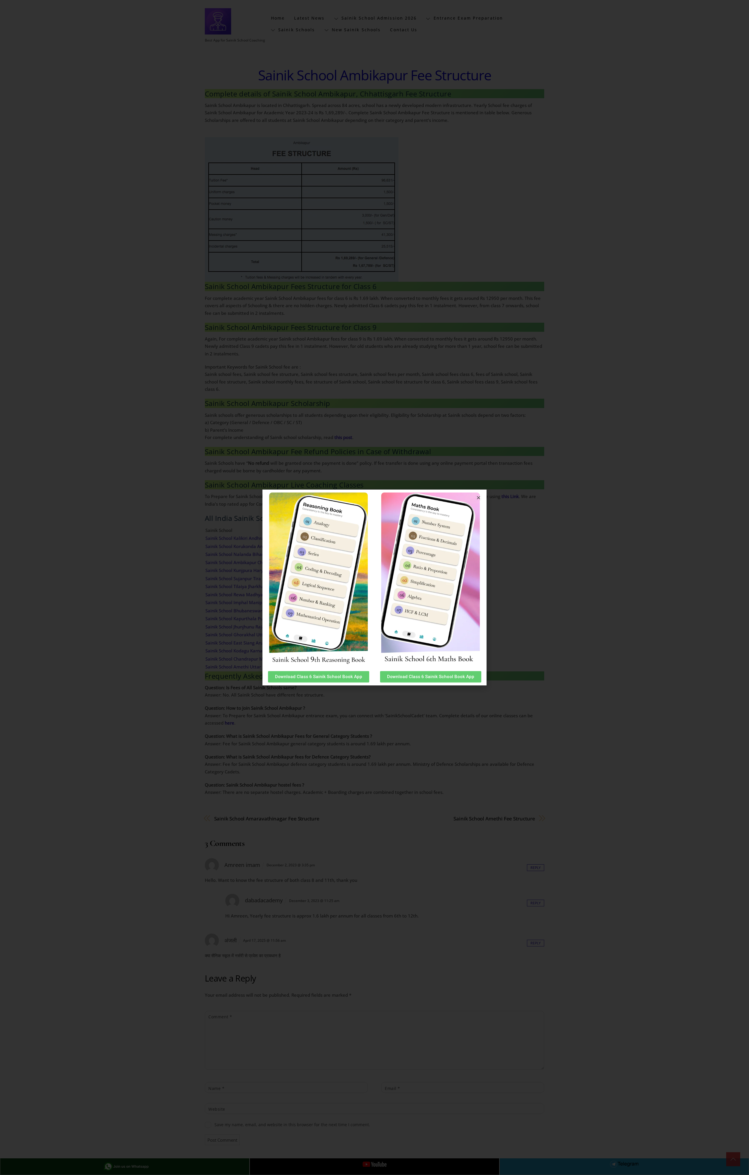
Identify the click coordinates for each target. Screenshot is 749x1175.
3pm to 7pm (292, 222)
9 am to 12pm (294, 199)
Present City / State (293, 126)
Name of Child (287, 64)
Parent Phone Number (297, 157)
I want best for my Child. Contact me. (317, 239)
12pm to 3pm (293, 211)
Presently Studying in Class (301, 95)
